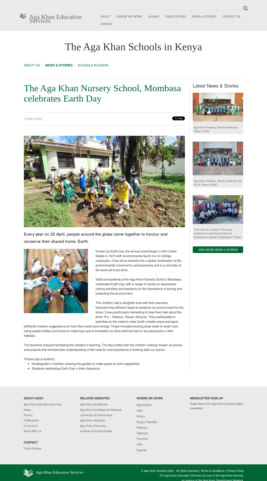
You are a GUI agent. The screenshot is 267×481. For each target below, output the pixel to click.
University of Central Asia (96, 415)
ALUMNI (154, 16)
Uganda (141, 450)
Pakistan (142, 427)
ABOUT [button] (105, 16)
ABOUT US (32, 65)
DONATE (106, 24)
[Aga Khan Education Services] (24, 15)
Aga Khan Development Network (101, 410)
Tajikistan (142, 433)
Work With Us (32, 431)
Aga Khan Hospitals (92, 420)
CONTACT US (231, 16)
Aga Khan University (93, 426)
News (27, 410)
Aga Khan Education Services (55, 18)
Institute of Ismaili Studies (96, 431)
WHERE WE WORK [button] (129, 16)
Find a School (32, 448)
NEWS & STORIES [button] (204, 16)
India (139, 410)
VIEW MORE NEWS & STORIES (218, 250)
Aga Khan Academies (94, 404)
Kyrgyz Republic (146, 422)
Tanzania (142, 438)
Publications (31, 420)
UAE (139, 444)
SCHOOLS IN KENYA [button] (93, 65)
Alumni (28, 415)
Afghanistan (143, 405)
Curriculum (31, 426)
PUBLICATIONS (175, 16)
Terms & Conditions (213, 471)
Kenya (140, 416)
